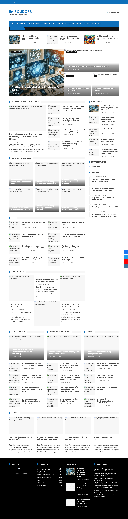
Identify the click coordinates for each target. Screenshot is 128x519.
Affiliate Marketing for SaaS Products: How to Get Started (107, 38)
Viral (65, 516)
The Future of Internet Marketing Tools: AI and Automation (71, 120)
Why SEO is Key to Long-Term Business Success (33, 259)
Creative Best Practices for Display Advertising (70, 400)
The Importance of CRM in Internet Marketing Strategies (72, 144)
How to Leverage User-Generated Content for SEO (33, 247)
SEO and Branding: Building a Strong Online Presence (73, 235)
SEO (13, 24)
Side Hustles (62, 24)
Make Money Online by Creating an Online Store (106, 491)
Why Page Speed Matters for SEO (33, 223)
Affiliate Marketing (49, 24)
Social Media (21, 24)
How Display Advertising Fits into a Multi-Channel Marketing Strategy (70, 377)
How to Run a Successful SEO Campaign (73, 259)
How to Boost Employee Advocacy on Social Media (32, 364)
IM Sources (20, 11)
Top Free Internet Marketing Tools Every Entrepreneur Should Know (73, 108)
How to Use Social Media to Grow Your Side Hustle (47, 280)
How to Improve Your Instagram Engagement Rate (32, 389)
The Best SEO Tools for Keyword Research (70, 247)
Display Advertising (75, 24)
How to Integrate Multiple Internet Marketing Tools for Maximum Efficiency (25, 136)
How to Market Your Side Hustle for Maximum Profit (71, 306)
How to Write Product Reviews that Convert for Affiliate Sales (70, 38)
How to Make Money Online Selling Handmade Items (108, 119)
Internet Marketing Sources (18, 15)
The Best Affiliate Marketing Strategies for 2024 (32, 38)
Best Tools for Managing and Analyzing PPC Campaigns (73, 131)
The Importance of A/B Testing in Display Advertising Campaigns (69, 389)
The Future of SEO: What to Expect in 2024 (32, 235)
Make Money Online (34, 24)
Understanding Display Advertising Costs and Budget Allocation (69, 365)
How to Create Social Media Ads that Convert (32, 400)
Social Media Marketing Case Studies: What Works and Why (32, 377)
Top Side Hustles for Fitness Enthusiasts (19, 306)
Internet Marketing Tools (92, 24)
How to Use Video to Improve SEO (73, 223)
